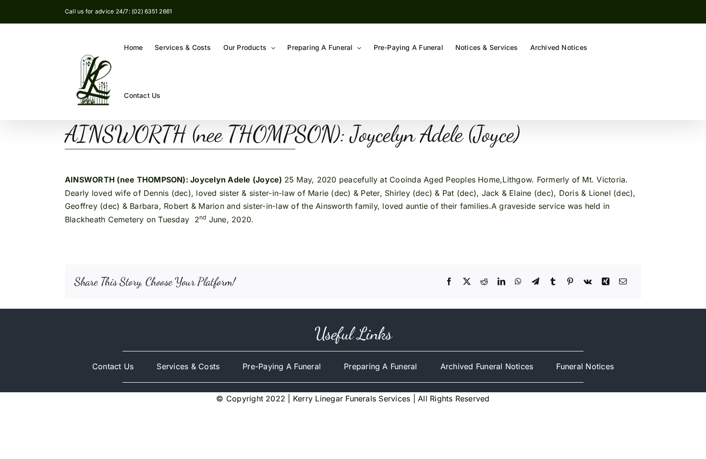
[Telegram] (535, 282)
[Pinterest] (570, 282)
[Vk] (587, 282)
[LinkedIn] (501, 282)
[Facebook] (449, 282)
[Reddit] (484, 282)
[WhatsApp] (518, 282)
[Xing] (605, 282)
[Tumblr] (552, 282)
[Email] (623, 282)
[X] (466, 282)
